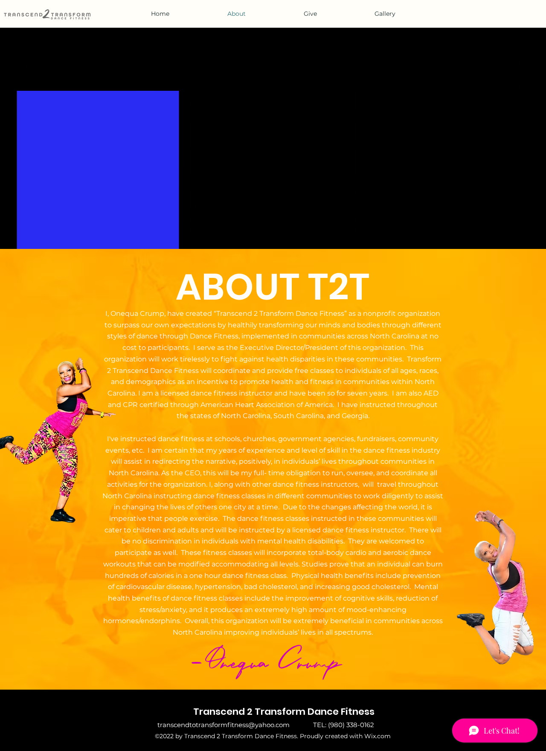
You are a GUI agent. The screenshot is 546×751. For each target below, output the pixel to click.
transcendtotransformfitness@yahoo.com (223, 725)
